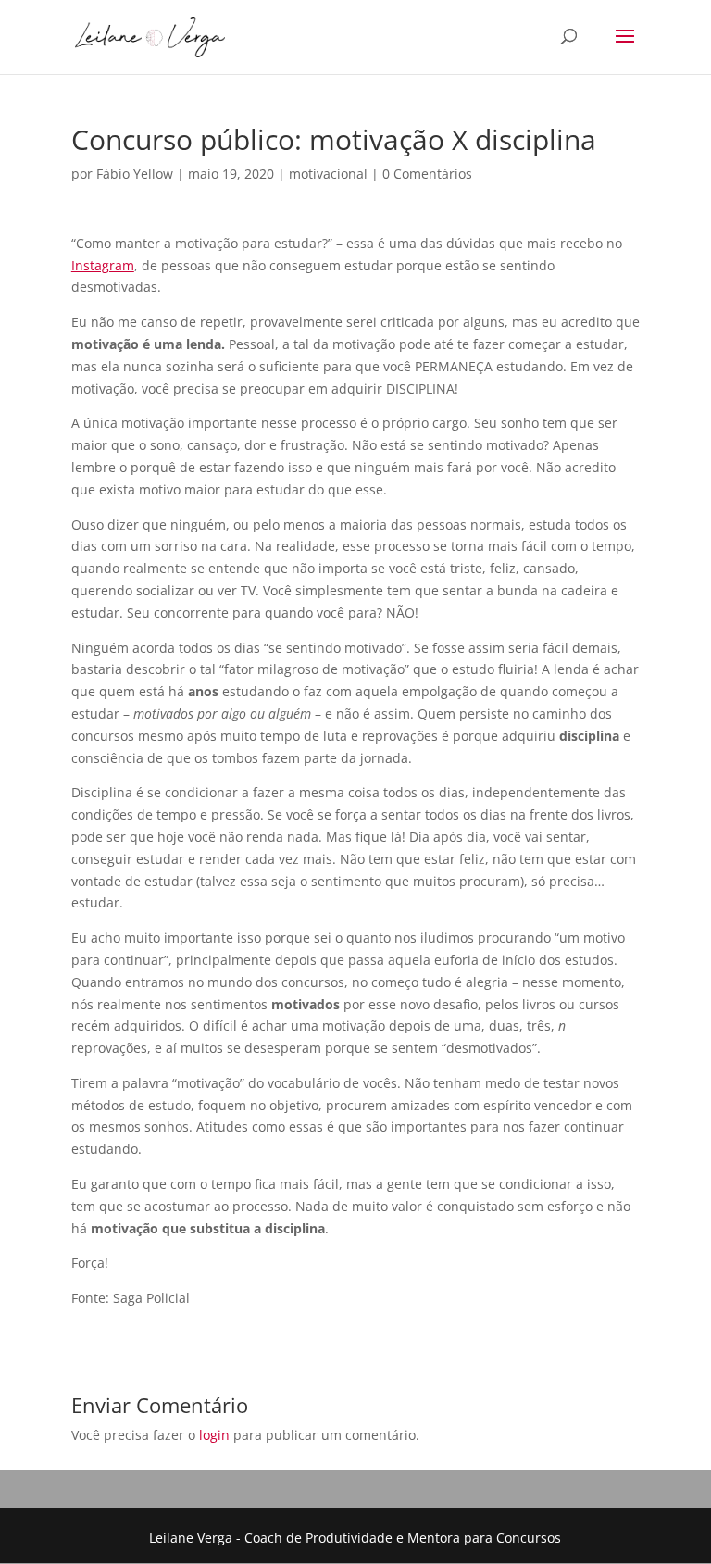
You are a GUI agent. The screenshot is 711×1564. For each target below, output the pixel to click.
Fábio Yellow (134, 173)
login (214, 1435)
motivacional (328, 173)
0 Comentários (427, 173)
